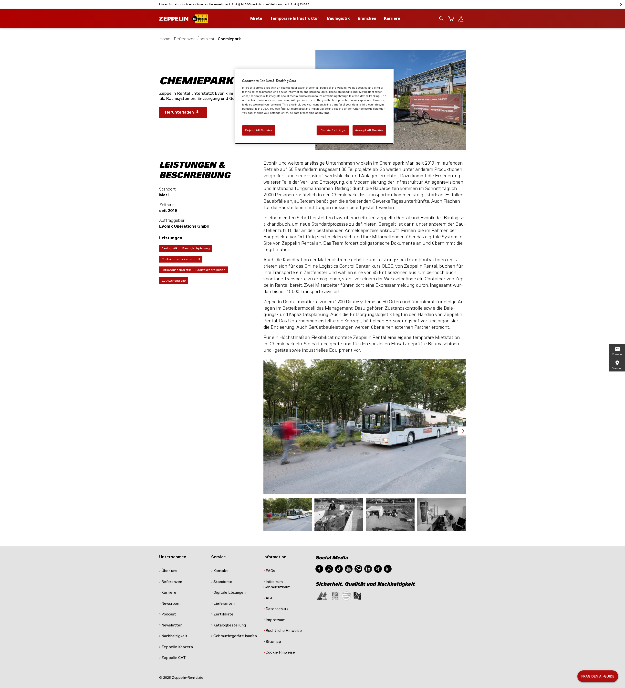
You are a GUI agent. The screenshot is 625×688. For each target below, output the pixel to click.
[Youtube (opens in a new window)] (349, 568)
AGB (269, 598)
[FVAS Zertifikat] (357, 595)
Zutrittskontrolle (174, 280)
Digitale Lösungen (229, 592)
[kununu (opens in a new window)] (388, 568)
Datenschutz (277, 609)
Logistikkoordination (210, 270)
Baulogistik (169, 248)
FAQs (270, 571)
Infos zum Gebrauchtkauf (276, 585)
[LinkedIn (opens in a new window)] (368, 568)
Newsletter (171, 625)
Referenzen (171, 582)
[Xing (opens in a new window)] (378, 568)
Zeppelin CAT (173, 658)
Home (165, 39)
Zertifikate (223, 614)
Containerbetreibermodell (181, 259)
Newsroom (170, 603)
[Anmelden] (461, 18)
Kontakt (220, 571)
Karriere (392, 18)
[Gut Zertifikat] (322, 595)
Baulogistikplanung (196, 248)
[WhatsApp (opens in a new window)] (358, 568)
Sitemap (273, 641)
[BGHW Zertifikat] (346, 595)
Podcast (168, 614)
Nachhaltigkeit (174, 636)
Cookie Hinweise (280, 652)
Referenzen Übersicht (194, 39)
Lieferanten (224, 603)
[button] (462, 431)
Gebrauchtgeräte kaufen (235, 636)
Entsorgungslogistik (176, 270)
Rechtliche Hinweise (284, 630)
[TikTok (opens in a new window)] (339, 568)
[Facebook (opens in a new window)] (319, 568)
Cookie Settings (333, 130)
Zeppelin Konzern (177, 647)
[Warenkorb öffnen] (451, 18)
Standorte (222, 582)
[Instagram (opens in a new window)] (329, 568)
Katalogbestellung (229, 625)
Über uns (169, 571)
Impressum (275, 620)
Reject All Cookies (258, 130)
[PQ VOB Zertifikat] (335, 595)
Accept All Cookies (369, 130)
